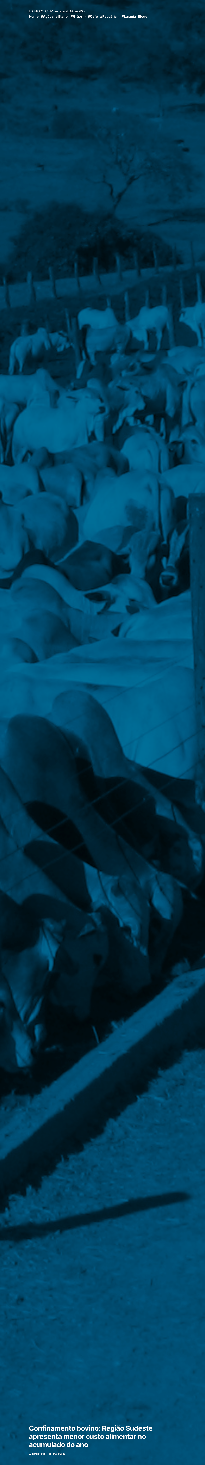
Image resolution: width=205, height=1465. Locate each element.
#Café (93, 16)
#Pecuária (108, 16)
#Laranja (129, 16)
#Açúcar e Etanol (54, 16)
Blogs (142, 16)
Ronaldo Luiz (38, 1453)
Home (33, 16)
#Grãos (77, 16)
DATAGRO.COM (41, 11)
